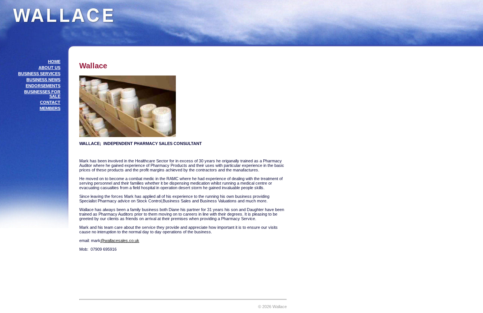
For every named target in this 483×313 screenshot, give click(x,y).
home (54, 61)
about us (49, 67)
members (50, 108)
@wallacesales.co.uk (119, 240)
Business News (43, 79)
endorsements (43, 85)
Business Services (39, 73)
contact (50, 102)
